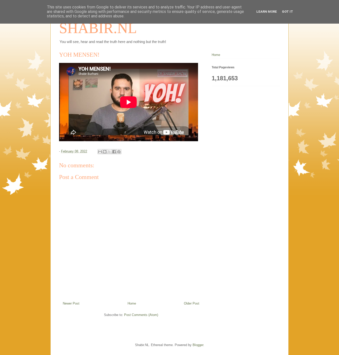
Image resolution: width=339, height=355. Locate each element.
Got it (287, 11)
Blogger (198, 345)
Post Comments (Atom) (141, 315)
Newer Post (71, 303)
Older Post (191, 303)
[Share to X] (109, 151)
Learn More (266, 11)
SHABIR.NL (98, 28)
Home (132, 303)
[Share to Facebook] (114, 151)
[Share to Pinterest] (118, 151)
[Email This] (100, 151)
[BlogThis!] (104, 151)
